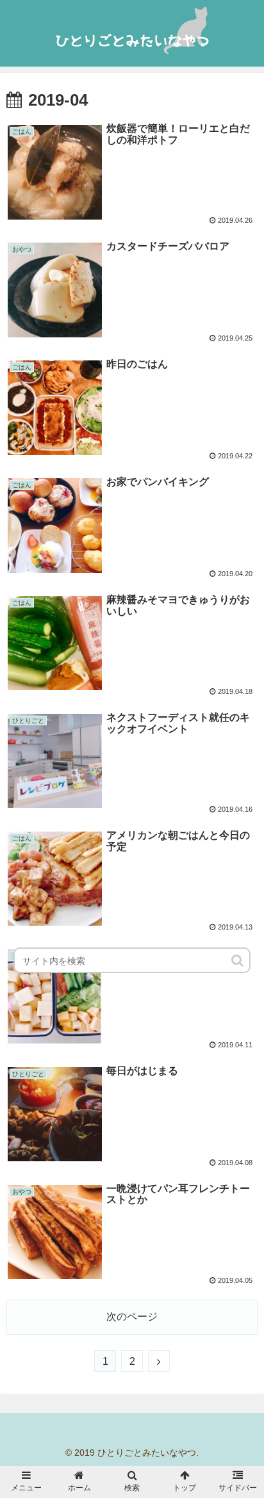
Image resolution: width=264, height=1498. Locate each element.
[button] (238, 960)
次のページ (132, 1316)
